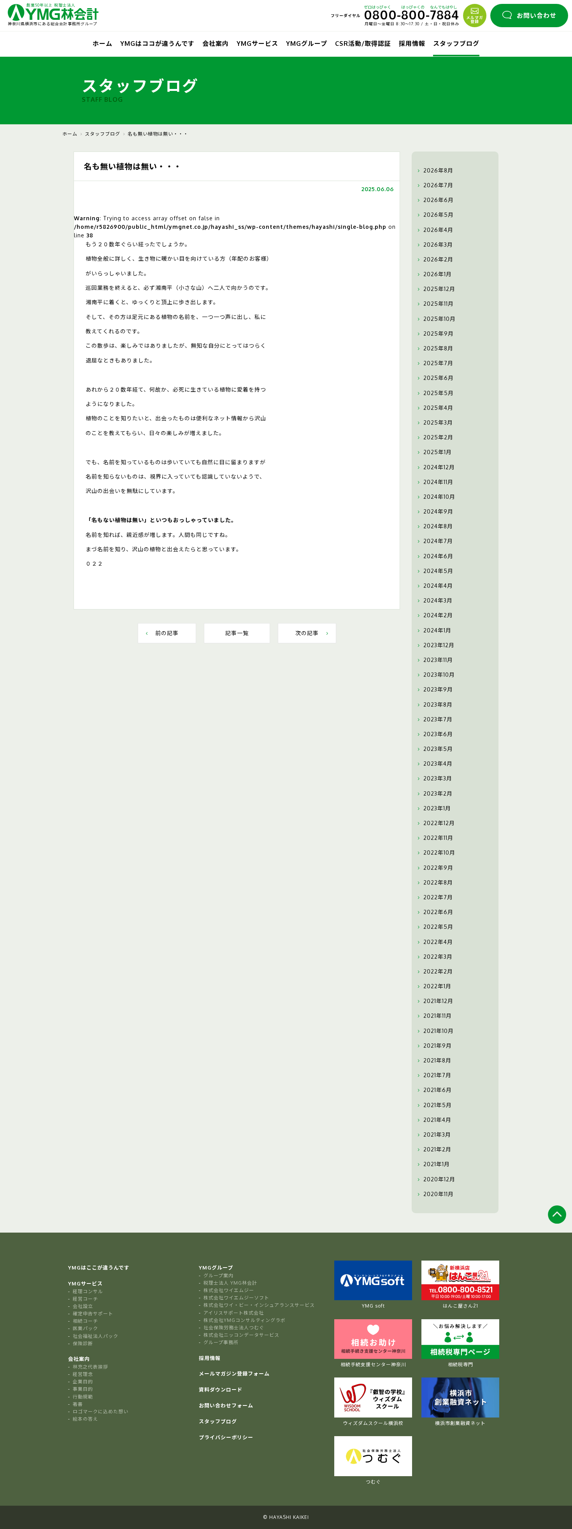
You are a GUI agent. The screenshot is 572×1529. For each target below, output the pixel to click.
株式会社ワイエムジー (229, 1290)
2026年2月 (438, 259)
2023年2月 (438, 793)
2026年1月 (437, 274)
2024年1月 (437, 630)
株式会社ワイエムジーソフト (236, 1298)
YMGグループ (306, 43)
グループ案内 (218, 1275)
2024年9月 (438, 511)
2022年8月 (438, 882)
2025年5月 (438, 393)
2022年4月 (438, 942)
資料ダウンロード (220, 1389)
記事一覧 (237, 633)
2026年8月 (438, 170)
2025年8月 (438, 348)
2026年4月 (438, 229)
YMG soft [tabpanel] (373, 1306)
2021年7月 (437, 1075)
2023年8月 (438, 704)
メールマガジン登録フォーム (234, 1374)
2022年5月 (438, 926)
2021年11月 (437, 1015)
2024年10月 (439, 496)
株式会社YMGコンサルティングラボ (245, 1320)
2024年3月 (438, 600)
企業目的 (83, 1381)
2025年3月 (438, 422)
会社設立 (83, 1306)
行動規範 (83, 1397)
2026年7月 (438, 185)
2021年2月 (437, 1149)
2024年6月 (438, 556)
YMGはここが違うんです (99, 1267)
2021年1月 (436, 1164)
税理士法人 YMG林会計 (230, 1283)
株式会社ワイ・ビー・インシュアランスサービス (259, 1305)
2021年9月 (437, 1045)
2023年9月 (438, 689)
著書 (78, 1404)
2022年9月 (438, 867)
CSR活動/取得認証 (363, 43)
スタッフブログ (456, 43)
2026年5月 (438, 214)
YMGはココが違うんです (157, 43)
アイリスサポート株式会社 (234, 1313)
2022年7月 (438, 897)
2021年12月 (438, 1001)
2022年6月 (438, 912)
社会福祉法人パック (95, 1336)
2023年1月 (437, 808)
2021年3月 (437, 1134)
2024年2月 (438, 615)
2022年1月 (437, 986)
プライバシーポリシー (226, 1437)
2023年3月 (437, 778)
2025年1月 (437, 452)
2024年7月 (438, 541)
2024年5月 (438, 571)
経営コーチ (85, 1299)
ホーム (102, 43)
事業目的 (83, 1389)
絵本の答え (85, 1419)
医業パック (85, 1328)
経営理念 (83, 1374)
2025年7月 (438, 363)
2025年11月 (438, 303)
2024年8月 (438, 526)
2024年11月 (438, 482)
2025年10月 (439, 318)
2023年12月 (438, 645)
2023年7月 (438, 719)
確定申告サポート (93, 1314)
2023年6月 (438, 734)
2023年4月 (438, 763)
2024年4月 (438, 585)
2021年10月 (438, 1030)
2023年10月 (439, 674)
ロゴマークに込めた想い (100, 1411)
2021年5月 (437, 1105)
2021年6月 (437, 1090)
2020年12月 (439, 1179)
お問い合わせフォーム (226, 1405)
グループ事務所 (221, 1342)
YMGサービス (257, 43)
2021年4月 (437, 1119)
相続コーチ (85, 1321)
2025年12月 (439, 289)
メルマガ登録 (474, 19)
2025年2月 (438, 437)
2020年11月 (438, 1194)
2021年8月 (437, 1060)
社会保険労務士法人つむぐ (234, 1327)
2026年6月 (438, 200)
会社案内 (215, 43)
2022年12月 (439, 823)
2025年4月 (438, 407)
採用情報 (412, 43)
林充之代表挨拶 (90, 1367)
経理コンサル (88, 1291)
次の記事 (307, 633)
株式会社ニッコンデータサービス (241, 1335)
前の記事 (167, 633)
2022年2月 (438, 971)
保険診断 (83, 1343)
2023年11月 (438, 660)
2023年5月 (438, 748)
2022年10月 (439, 852)
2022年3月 (438, 956)
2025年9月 (438, 333)
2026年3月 (438, 244)
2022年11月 (438, 837)
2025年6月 (438, 377)
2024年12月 (439, 467)
